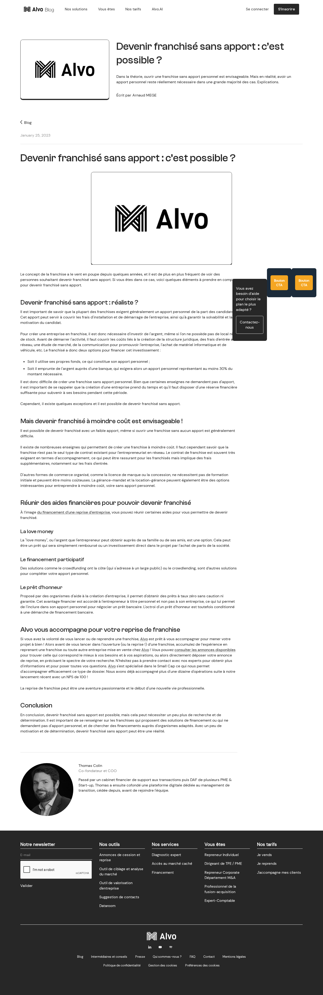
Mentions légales (234, 957)
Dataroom (107, 905)
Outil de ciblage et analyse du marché (121, 872)
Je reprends (267, 863)
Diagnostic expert (166, 855)
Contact (209, 957)
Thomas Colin (90, 765)
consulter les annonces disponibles (205, 649)
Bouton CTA (279, 282)
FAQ (192, 957)
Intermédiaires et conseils (109, 957)
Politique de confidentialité (121, 965)
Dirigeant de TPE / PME (223, 863)
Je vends (264, 855)
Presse (140, 957)
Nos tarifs (133, 9)
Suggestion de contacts (119, 897)
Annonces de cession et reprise (119, 857)
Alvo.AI (157, 9)
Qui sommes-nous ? (167, 957)
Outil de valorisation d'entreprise (116, 885)
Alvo (144, 638)
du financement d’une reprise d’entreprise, (74, 512)
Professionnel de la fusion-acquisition (220, 889)
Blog (80, 957)
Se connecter (257, 9)
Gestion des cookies (162, 965)
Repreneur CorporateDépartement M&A (222, 875)
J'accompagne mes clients (279, 872)
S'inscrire (286, 9)
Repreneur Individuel (222, 855)
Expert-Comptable (220, 900)
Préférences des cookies (202, 965)
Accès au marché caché (172, 863)
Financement (163, 872)
